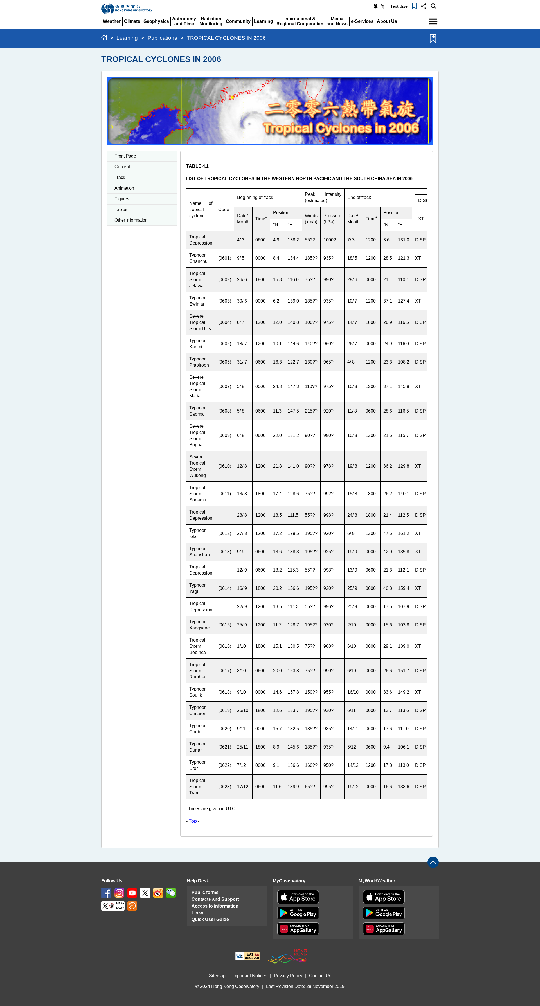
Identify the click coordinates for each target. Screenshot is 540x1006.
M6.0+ (120, 907)
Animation (124, 188)
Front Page (125, 156)
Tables (120, 209)
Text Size (399, 6)
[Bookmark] (414, 5)
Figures (121, 198)
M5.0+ (120, 903)
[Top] (433, 862)
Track (119, 177)
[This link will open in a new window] (106, 892)
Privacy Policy (288, 975)
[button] (423, 5)
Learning (127, 38)
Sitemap (217, 975)
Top (193, 821)
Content (122, 166)
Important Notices (249, 975)
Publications (162, 38)
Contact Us (320, 975)
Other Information (131, 220)
